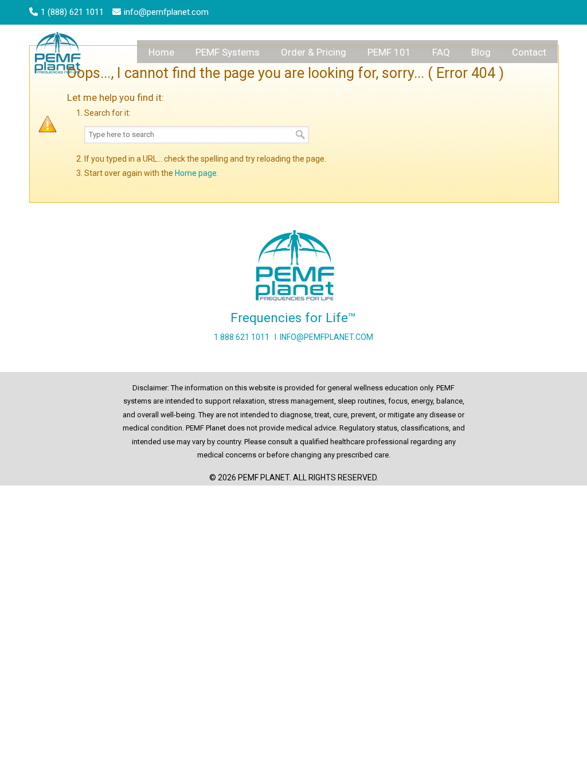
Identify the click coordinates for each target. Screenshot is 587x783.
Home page (196, 173)
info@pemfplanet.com (166, 12)
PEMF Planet (59, 54)
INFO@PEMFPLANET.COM (326, 337)
